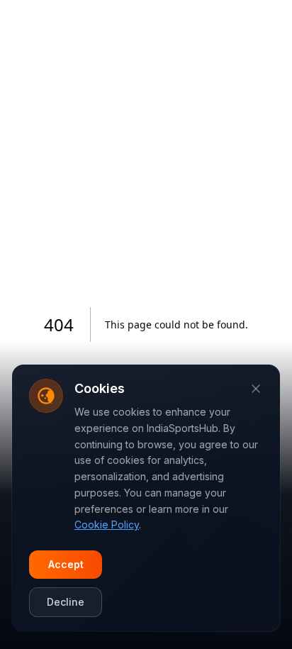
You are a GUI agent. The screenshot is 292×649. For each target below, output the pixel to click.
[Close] (256, 388)
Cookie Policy (106, 524)
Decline (65, 602)
